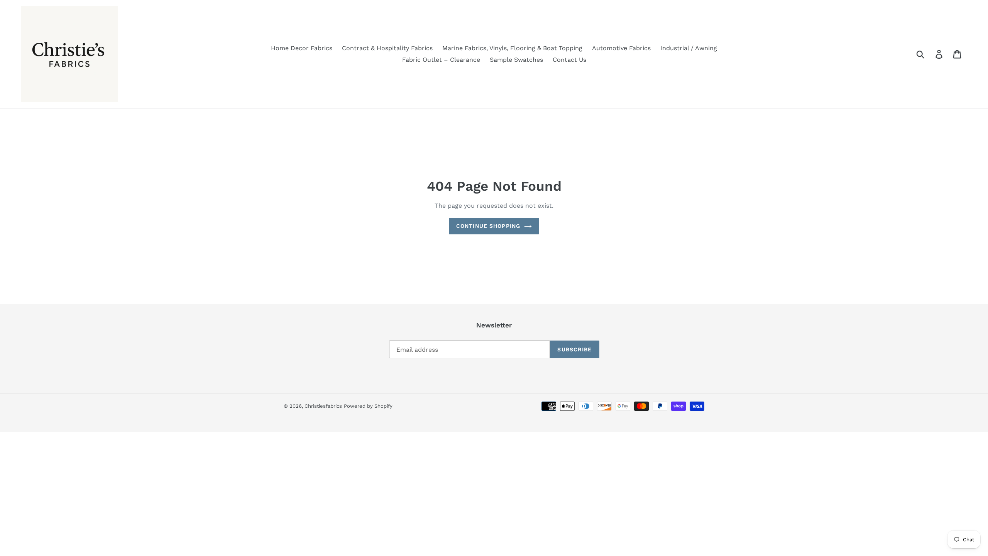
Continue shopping (488, 226)
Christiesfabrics (323, 406)
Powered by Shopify (368, 406)
